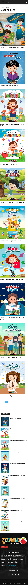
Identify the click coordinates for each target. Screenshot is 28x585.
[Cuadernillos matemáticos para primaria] (12, 29)
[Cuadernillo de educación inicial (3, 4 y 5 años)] (12, 105)
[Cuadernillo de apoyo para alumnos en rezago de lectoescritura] (5, 421)
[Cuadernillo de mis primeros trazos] (12, 222)
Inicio (2, 7)
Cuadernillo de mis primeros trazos (10, 241)
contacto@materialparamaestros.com (14, 565)
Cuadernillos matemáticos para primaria (12, 47)
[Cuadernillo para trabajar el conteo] (5, 526)
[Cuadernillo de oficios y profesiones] (12, 339)
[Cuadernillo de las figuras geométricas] (12, 261)
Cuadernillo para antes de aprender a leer (12, 202)
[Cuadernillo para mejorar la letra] (5, 456)
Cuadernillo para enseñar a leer (9, 86)
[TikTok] (15, 574)
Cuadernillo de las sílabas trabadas (17, 475)
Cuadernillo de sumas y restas (16, 510)
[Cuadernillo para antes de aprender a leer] (12, 184)
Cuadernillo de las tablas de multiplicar (18, 440)
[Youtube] (19, 574)
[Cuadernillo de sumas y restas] (5, 515)
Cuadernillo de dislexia (15, 487)
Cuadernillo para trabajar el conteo (17, 521)
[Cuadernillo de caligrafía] (12, 377)
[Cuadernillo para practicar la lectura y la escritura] (12, 299)
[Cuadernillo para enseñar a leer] (12, 67)
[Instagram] (12, 574)
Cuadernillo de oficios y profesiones (10, 357)
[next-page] (12, 402)
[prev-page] (1, 402)
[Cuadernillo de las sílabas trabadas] (5, 480)
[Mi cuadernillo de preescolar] (12, 145)
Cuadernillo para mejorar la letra (17, 452)
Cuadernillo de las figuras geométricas (11, 279)
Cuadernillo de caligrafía (7, 396)
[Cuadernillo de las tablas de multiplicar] (5, 445)
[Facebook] (9, 574)
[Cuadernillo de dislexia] (5, 491)
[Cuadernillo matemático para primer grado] (5, 503)
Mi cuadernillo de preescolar (8, 164)
